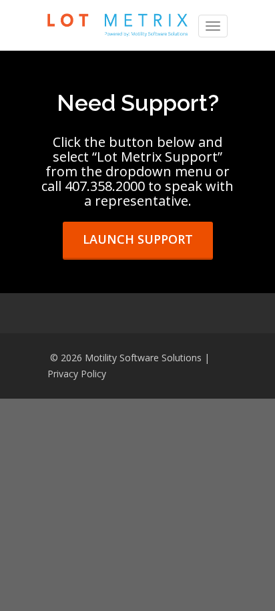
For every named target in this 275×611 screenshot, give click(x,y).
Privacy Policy (76, 373)
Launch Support (138, 239)
